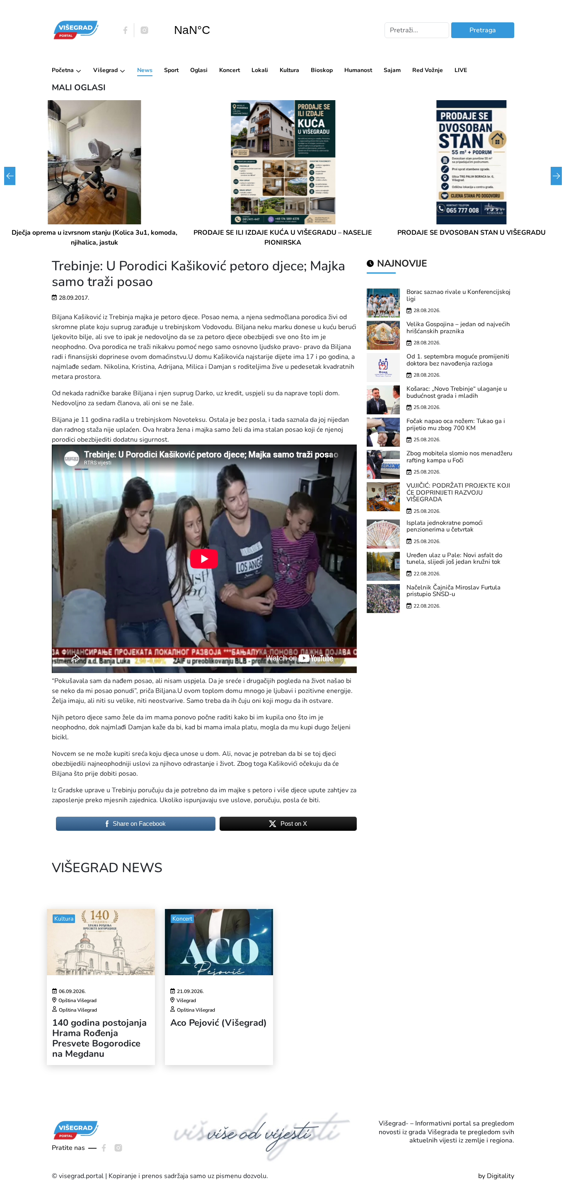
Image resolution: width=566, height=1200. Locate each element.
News (144, 70)
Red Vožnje (427, 70)
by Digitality (496, 1176)
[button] (556, 176)
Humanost (358, 70)
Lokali (260, 70)
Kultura (289, 70)
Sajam (392, 70)
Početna (63, 70)
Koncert (229, 70)
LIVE (461, 70)
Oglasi (199, 70)
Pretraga (482, 30)
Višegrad (105, 70)
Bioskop (322, 70)
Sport (171, 70)
